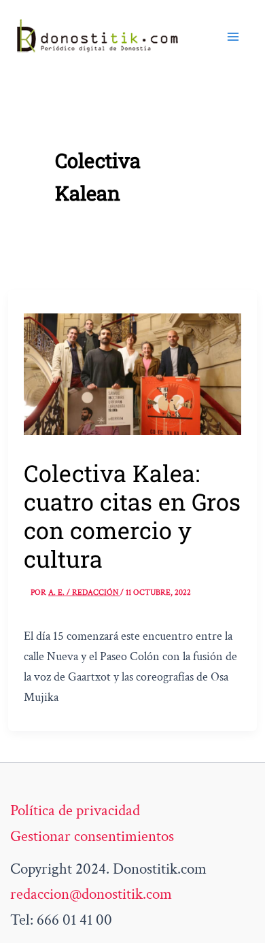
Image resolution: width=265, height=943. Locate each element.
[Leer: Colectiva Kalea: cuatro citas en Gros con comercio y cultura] (132, 372)
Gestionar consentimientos (92, 836)
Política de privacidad (75, 810)
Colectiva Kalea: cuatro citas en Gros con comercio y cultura (132, 516)
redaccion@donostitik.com (91, 894)
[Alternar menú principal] (233, 36)
